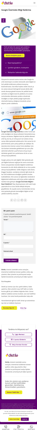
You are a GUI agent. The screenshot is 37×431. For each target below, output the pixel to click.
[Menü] (34, 3)
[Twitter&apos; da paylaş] (15, 200)
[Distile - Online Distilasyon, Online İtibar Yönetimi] (10, 3)
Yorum (6, 220)
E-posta (6, 243)
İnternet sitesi (8, 251)
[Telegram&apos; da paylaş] (25, 200)
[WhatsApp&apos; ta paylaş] (11, 200)
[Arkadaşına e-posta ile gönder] (18, 200)
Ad (5, 234)
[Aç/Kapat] (6, 63)
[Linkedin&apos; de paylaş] (22, 200)
